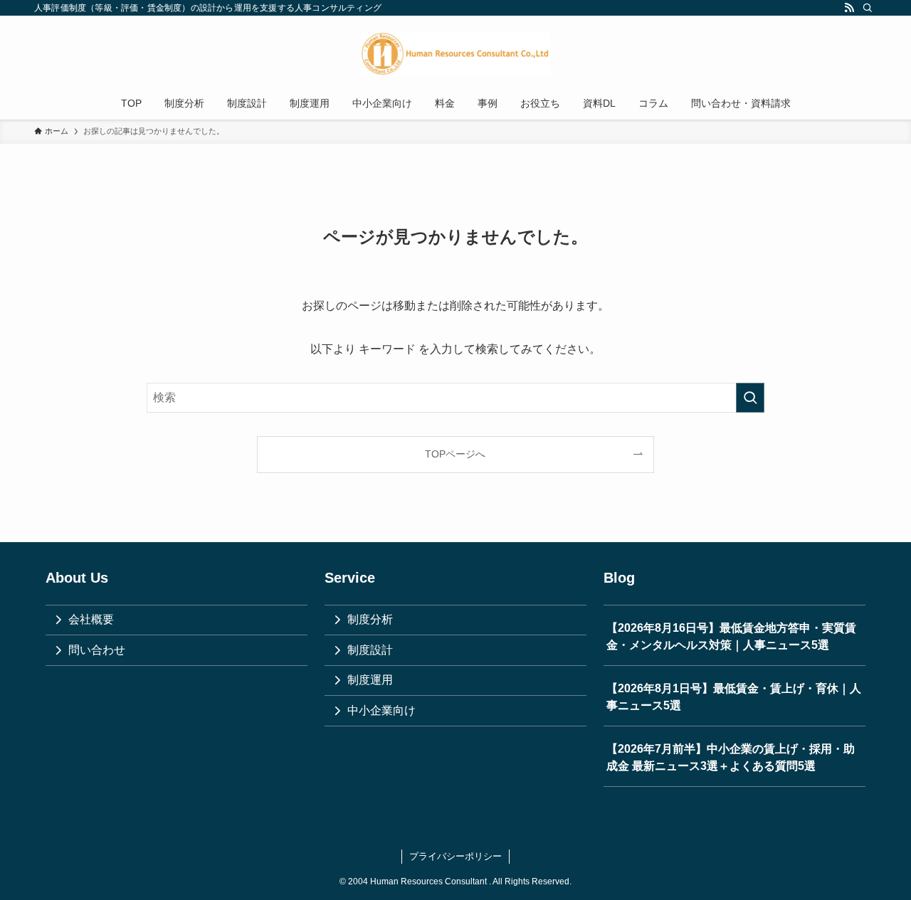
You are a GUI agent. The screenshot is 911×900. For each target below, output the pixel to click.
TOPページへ (455, 454)
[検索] (867, 8)
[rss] (849, 8)
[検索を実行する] (750, 398)
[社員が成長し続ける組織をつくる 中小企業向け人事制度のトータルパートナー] (455, 54)
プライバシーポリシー (455, 856)
